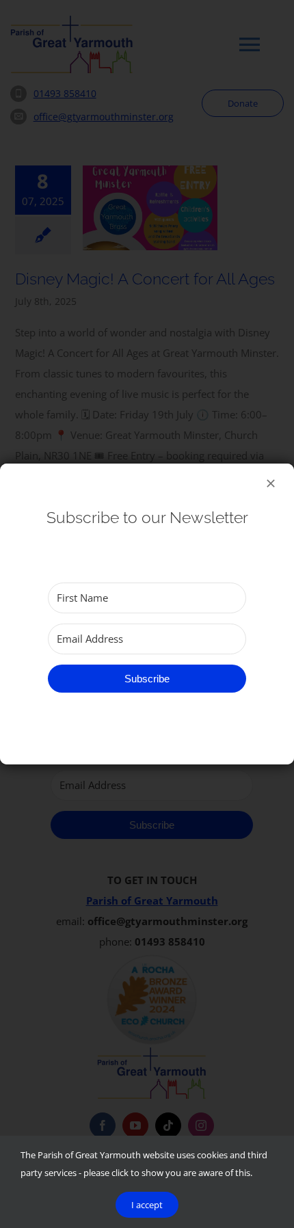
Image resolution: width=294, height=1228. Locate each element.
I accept (147, 1205)
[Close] (270, 483)
